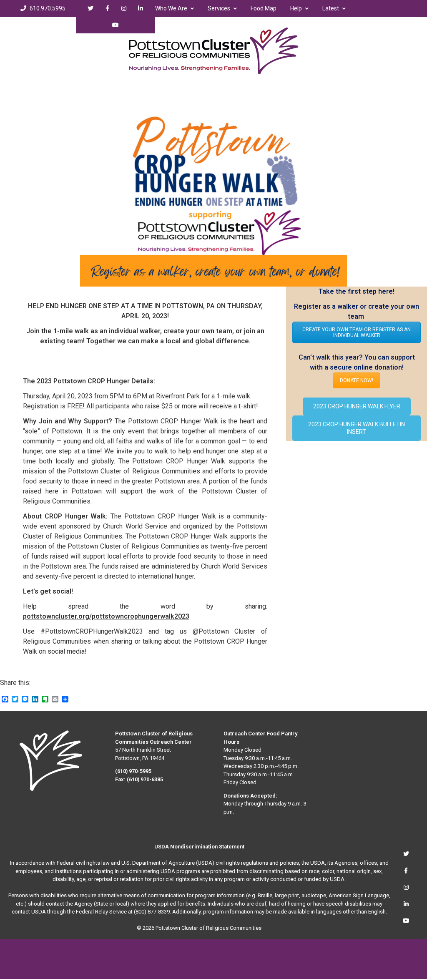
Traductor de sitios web (192, 25)
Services (219, 8)
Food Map (263, 8)
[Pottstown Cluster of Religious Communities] (214, 51)
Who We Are (171, 8)
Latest (330, 8)
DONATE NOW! (356, 380)
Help (296, 8)
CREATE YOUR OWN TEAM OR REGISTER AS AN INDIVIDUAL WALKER (356, 332)
